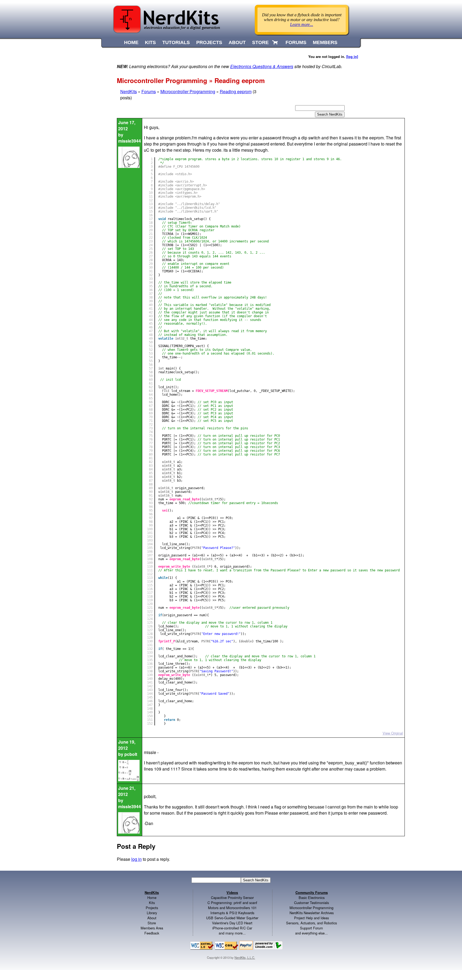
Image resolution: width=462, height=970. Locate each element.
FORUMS (296, 42)
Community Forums (311, 892)
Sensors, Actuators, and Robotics (311, 922)
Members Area (152, 927)
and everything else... (311, 933)
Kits (152, 902)
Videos (232, 892)
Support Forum (311, 927)
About (151, 917)
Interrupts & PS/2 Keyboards (232, 912)
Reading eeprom (236, 91)
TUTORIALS (176, 42)
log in (136, 859)
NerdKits (128, 91)
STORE (260, 42)
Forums (148, 91)
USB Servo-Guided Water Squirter (232, 917)
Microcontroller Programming (187, 91)
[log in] (352, 56)
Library (152, 912)
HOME (131, 42)
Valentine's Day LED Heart (232, 922)
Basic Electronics (312, 897)
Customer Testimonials (311, 902)
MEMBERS (325, 42)
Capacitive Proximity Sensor (232, 897)
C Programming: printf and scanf (232, 902)
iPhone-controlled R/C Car (232, 927)
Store (152, 922)
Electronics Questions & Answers (261, 66)
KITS (150, 42)
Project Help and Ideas (311, 917)
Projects (152, 907)
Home (151, 897)
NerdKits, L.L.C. (244, 957)
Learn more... (301, 24)
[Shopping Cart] (275, 42)
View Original (393, 733)
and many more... (232, 933)
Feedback (151, 933)
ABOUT (237, 42)
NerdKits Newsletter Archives (312, 912)
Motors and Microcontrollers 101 (232, 907)
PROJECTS (209, 42)
